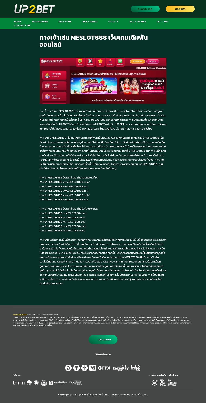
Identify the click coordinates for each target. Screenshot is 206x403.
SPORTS (113, 21)
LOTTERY (163, 21)
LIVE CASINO (89, 21)
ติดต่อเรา (180, 9)
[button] (103, 339)
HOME (17, 21)
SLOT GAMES (137, 21)
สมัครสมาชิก (145, 9)
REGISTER (64, 21)
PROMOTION (40, 21)
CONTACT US (22, 25)
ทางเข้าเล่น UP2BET (20, 315)
